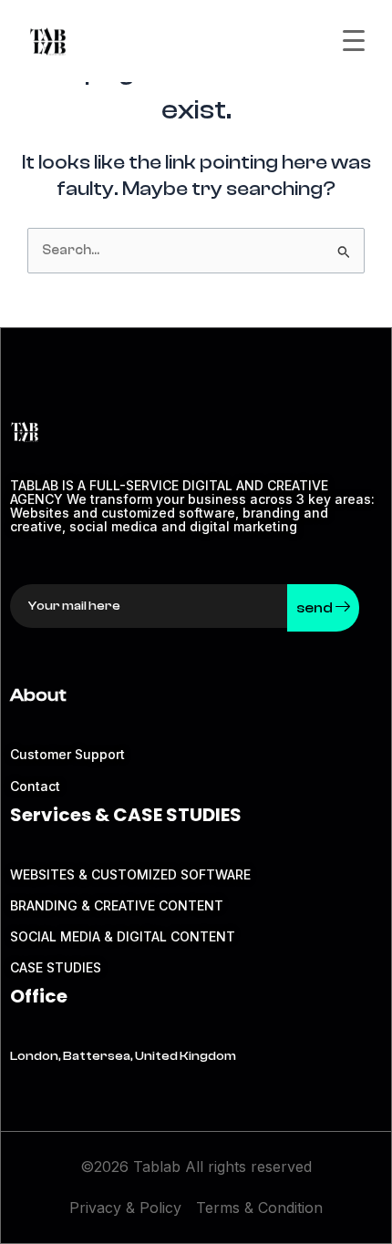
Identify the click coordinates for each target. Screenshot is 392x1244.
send (315, 608)
